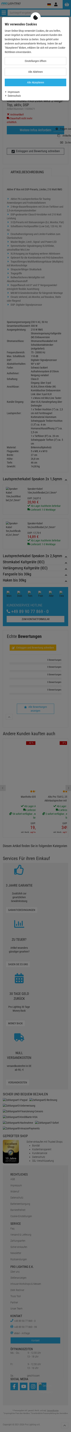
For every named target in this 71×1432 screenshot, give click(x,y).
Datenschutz (14, 95)
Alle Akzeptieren (35, 82)
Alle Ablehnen (35, 71)
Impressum (14, 91)
